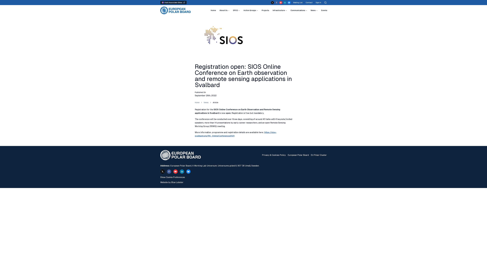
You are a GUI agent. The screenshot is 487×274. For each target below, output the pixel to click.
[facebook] (276, 2)
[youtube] (280, 2)
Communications (298, 10)
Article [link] (215, 102)
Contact (309, 3)
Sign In (318, 3)
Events (324, 10)
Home (213, 10)
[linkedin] (284, 2)
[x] (272, 2)
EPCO (235, 10)
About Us (224, 10)
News (313, 10)
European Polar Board (298, 155)
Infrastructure (279, 10)
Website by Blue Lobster (171, 182)
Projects (265, 10)
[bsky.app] (289, 2)
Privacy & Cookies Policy (274, 155)
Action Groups (250, 10)
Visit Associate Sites (173, 3)
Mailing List (298, 3)
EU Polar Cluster (319, 155)
